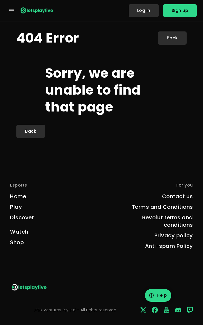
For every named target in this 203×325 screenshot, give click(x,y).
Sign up (180, 10)
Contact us (177, 196)
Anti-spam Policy (169, 246)
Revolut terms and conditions (167, 221)
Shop (17, 242)
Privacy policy (173, 235)
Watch (19, 231)
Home (18, 196)
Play (16, 207)
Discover (22, 217)
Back (172, 38)
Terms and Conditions (162, 207)
